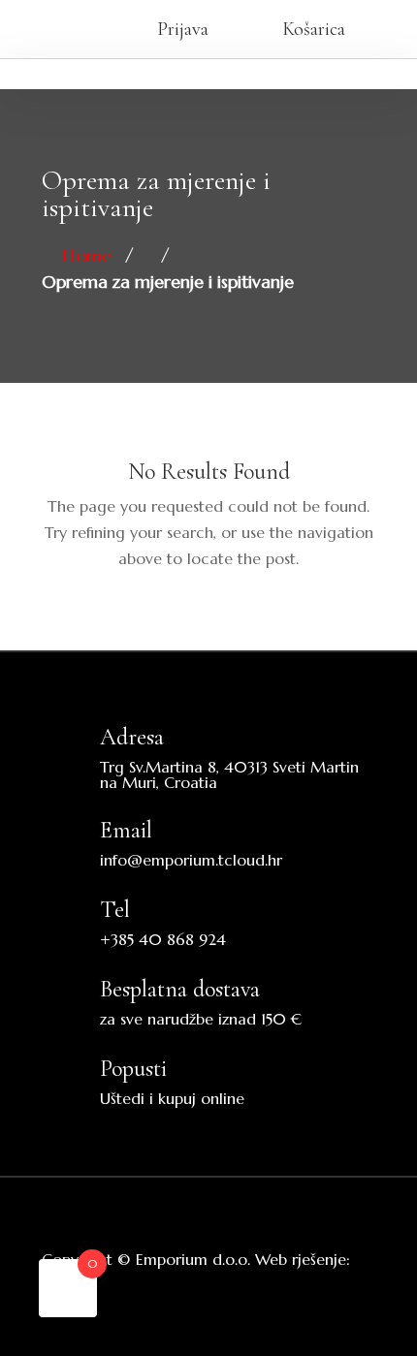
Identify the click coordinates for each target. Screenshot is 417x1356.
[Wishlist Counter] (77, 29)
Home (87, 255)
